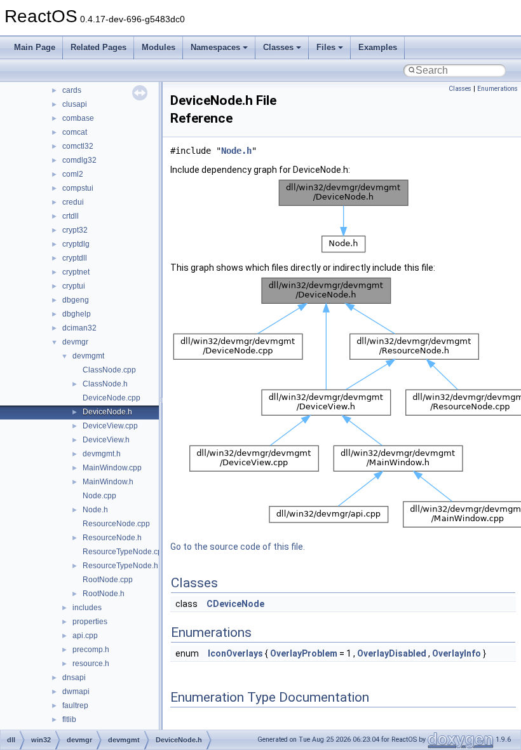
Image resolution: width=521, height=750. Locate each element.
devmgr (75, 342)
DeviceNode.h (107, 411)
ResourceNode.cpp (116, 523)
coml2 (72, 174)
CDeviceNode (235, 604)
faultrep (75, 705)
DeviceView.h (106, 439)
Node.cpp (99, 495)
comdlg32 (79, 160)
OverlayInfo (456, 653)
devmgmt (88, 355)
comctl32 (77, 146)
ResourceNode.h (112, 537)
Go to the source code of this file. (237, 547)
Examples (377, 47)
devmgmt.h (102, 453)
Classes (278, 47)
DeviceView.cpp (110, 425)
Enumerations (497, 89)
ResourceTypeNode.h (120, 565)
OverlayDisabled (391, 653)
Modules (158, 47)
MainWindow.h (108, 481)
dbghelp (76, 314)
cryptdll (74, 258)
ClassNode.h (105, 383)
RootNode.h (104, 593)
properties (89, 621)
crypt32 (75, 230)
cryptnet (76, 272)
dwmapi (76, 691)
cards (71, 90)
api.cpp (85, 635)
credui (73, 202)
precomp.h (90, 649)
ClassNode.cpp (109, 369)
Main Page (34, 47)
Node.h (95, 509)
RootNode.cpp (108, 579)
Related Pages (98, 47)
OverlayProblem (303, 653)
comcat (74, 132)
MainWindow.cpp (112, 467)
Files (325, 47)
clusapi (74, 104)
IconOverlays (235, 653)
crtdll (70, 216)
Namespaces (215, 47)
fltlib (69, 719)
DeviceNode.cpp (111, 397)
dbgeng (75, 300)
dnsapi (74, 677)
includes (87, 607)
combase (78, 118)
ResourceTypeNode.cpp (124, 551)
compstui (77, 188)
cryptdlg (76, 244)
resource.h (90, 663)
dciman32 (79, 328)
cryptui (73, 286)
